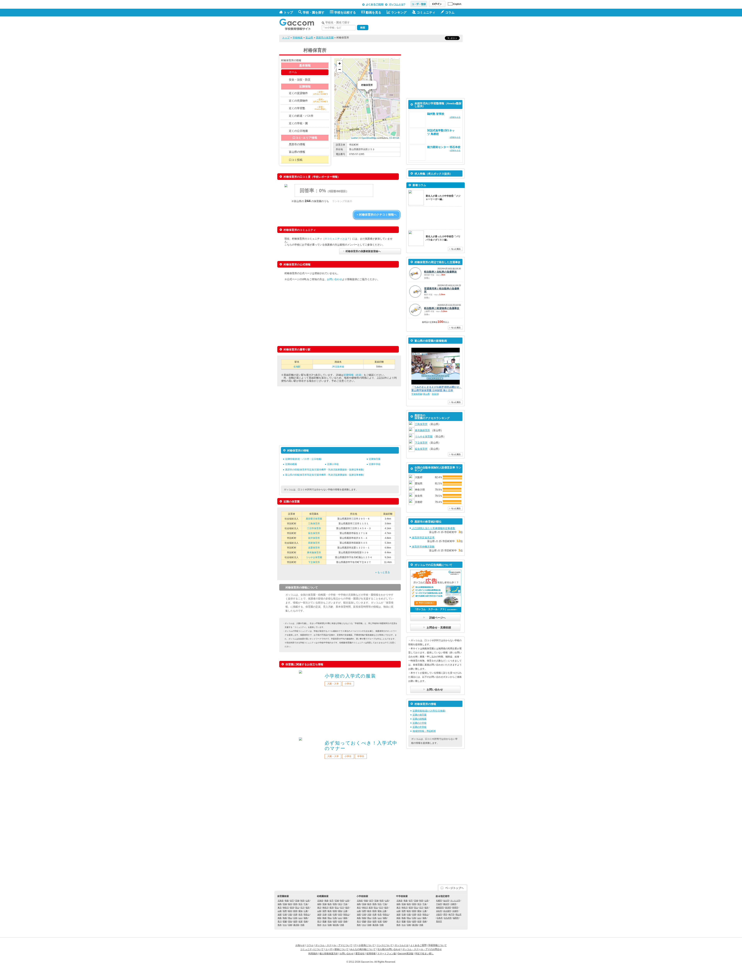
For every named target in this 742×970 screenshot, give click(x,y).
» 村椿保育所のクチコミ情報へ (377, 214)
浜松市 (439, 911)
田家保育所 (314, 543)
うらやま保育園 (314, 557)
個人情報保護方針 (328, 953)
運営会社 (360, 953)
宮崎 (290, 925)
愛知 (300, 911)
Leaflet (354, 137)
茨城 (285, 904)
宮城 (297, 900)
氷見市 (435, 394)
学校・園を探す (313, 12)
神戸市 (451, 914)
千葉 (306, 904)
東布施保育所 (314, 552)
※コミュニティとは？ (337, 238)
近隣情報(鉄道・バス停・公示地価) (303, 459)
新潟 (292, 907)
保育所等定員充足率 (423, 537)
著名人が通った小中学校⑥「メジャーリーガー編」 (443, 198)
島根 (285, 918)
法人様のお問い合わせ (389, 949)
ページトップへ (452, 888)
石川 (302, 907)
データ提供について (364, 945)
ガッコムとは (401, 945)
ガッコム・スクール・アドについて (333, 945)
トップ (288, 12)
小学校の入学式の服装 (350, 675)
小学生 (348, 683)
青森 (287, 900)
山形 (308, 900)
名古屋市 (447, 911)
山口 (300, 918)
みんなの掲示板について (363, 949)
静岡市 (455, 907)
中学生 (360, 756)
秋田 (302, 900)
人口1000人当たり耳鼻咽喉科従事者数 (433, 528)
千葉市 (439, 904)
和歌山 (307, 914)
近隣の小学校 (419, 723)
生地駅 (297, 366)
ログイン (437, 4)
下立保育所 (314, 562)
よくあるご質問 (373, 4)
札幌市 (439, 900)
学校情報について (437, 945)
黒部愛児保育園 (314, 518)
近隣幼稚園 (291, 464)
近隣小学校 (333, 464)
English (457, 4)
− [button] (339, 69)
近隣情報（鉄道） (354, 374)
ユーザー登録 (419, 4)
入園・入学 (333, 683)
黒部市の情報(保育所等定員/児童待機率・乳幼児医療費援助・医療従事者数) (324, 469)
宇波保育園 (416, 394)
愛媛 (285, 921)
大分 (285, 925)
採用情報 (371, 953)
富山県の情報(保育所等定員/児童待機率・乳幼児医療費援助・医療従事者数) (324, 475)
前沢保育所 (314, 538)
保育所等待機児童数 (423, 546)
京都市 (455, 911)
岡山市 (458, 914)
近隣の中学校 (419, 727)
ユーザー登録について (336, 949)
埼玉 (300, 904)
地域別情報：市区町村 (424, 731)
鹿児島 (296, 925)
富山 (297, 907)
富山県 (309, 37)
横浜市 (446, 904)
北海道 (280, 900)
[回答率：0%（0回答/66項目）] (333, 196)
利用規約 (313, 953)
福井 (308, 907)
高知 (290, 921)
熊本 (280, 925)
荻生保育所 (314, 533)
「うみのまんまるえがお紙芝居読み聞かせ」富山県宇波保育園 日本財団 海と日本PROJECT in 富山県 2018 (436, 389)
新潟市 (448, 907)
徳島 (306, 918)
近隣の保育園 (419, 714)
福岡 (295, 921)
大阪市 (439, 914)
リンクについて (385, 945)
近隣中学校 (374, 464)
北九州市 (448, 918)
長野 (285, 911)
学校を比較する (345, 12)
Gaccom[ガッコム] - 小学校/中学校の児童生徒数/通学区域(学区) (299, 23)
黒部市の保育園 (325, 37)
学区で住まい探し (424, 953)
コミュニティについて (311, 949)
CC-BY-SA (394, 137)
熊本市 (439, 921)
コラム (309, 945)
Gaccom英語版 (405, 953)
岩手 (292, 900)
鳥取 (280, 918)
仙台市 (446, 900)
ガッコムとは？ (396, 4)
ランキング (399, 12)
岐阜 (290, 911)
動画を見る (373, 12)
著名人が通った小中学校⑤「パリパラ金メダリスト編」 (443, 238)
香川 (280, 921)
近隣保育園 (374, 459)
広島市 (439, 918)
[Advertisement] (417, 25)
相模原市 (440, 907)
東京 (280, 907)
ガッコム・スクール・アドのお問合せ (422, 949)
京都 (285, 914)
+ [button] (339, 63)
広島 (295, 918)
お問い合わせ (334, 279)
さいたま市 (455, 900)
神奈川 (286, 907)
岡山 (290, 918)
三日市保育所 (314, 528)
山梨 (280, 911)
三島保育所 (314, 523)
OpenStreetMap (368, 137)
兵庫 (295, 914)
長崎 (306, 921)
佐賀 (300, 921)
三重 (306, 911)
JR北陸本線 (338, 366)
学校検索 (298, 37)
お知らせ (300, 945)
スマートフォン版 (386, 953)
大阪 (290, 914)
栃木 (290, 904)
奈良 (300, 914)
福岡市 (456, 918)
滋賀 (280, 914)
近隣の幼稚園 (419, 719)
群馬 (295, 904)
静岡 (295, 911)
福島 (280, 904)
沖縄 (302, 925)
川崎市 (453, 904)
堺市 (445, 914)
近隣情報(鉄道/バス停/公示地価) (429, 710)
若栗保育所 (314, 547)
